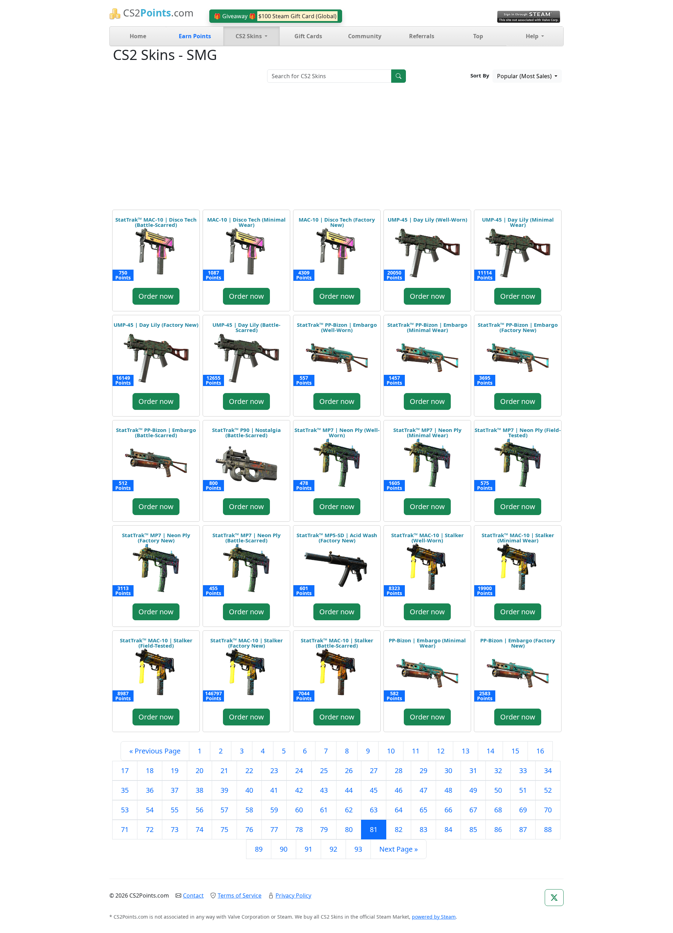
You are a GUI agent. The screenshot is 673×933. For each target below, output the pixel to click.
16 (540, 751)
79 (324, 829)
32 (498, 770)
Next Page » (398, 849)
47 (423, 790)
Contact (193, 895)
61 (324, 809)
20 (199, 770)
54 (150, 809)
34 (548, 770)
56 (199, 809)
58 (249, 809)
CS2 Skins (249, 36)
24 (299, 770)
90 (283, 849)
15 (515, 751)
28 (398, 770)
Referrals (421, 36)
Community (364, 36)
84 (448, 829)
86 (498, 829)
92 (333, 849)
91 (308, 849)
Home (138, 36)
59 (274, 809)
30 (448, 770)
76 (249, 829)
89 (259, 849)
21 (224, 770)
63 (374, 809)
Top (478, 36)
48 (448, 790)
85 (473, 829)
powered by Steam (434, 916)
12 (440, 751)
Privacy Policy (293, 895)
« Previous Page (155, 751)
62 (349, 809)
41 (274, 790)
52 (548, 790)
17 (125, 770)
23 (274, 770)
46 (398, 790)
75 (224, 829)
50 (498, 790)
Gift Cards (308, 36)
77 (274, 829)
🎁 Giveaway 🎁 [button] (275, 16)
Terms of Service (239, 895)
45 (374, 790)
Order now (156, 296)
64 (398, 809)
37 (174, 790)
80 (349, 829)
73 (174, 829)
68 (498, 809)
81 (374, 829)
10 (391, 751)
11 (416, 751)
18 (150, 770)
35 (125, 790)
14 (490, 751)
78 (299, 829)
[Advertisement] (336, 149)
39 (224, 790)
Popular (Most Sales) (525, 76)
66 (448, 809)
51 (523, 790)
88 (548, 829)
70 (548, 809)
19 (174, 770)
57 (224, 809)
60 (299, 809)
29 (423, 770)
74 (199, 829)
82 (398, 829)
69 (523, 809)
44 (349, 790)
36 (150, 790)
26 (349, 770)
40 (249, 790)
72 (150, 829)
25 (324, 770)
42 (299, 790)
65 (423, 809)
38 (199, 790)
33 (523, 770)
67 (473, 809)
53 (125, 809)
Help (533, 36)
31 (473, 770)
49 (473, 790)
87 (523, 829)
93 (358, 849)
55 (174, 809)
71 (125, 829)
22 (249, 770)
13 (465, 751)
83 (423, 829)
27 (374, 770)
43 (324, 790)
